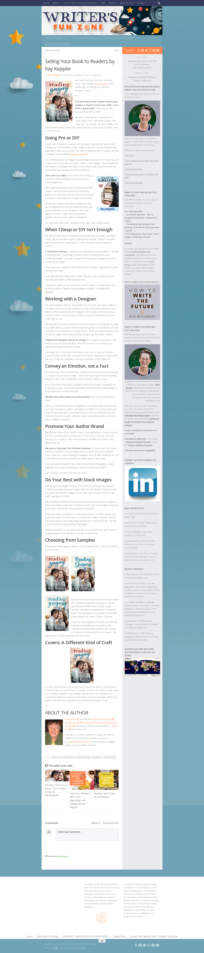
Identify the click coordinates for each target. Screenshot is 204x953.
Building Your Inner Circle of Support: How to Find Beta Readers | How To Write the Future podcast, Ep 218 (141, 556)
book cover (56, 757)
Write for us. (130, 155)
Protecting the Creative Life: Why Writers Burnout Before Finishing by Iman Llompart (140, 544)
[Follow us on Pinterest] (153, 50)
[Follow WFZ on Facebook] (142, 50)
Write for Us (126, 3)
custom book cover (83, 757)
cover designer (67, 757)
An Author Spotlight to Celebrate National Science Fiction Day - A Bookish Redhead (142, 605)
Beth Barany (54, 75)
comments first (111, 823)
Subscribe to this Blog (47, 936)
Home (46, 3)
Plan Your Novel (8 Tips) (56, 38)
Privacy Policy (119, 936)
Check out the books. (134, 169)
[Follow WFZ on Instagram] (150, 50)
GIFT (103, 3)
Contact (141, 3)
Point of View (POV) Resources (85, 38)
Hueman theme (80, 948)
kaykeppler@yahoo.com (79, 741)
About (55, 3)
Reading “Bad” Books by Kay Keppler (104, 795)
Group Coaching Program (140, 445)
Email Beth (150, 450)
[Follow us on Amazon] (138, 50)
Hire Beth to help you (135, 438)
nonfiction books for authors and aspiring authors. (142, 421)
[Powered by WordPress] (56, 948)
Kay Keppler (100, 83)
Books (112, 3)
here (136, 93)
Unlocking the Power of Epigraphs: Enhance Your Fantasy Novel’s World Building (142, 593)
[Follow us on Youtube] (157, 50)
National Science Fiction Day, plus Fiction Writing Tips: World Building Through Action (140, 611)
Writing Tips (52, 50)
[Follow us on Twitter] (146, 50)
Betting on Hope (72, 722)
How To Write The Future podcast (80, 3)
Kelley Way (131, 621)
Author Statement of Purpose (118, 38)
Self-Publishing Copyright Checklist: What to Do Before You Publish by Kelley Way (141, 624)
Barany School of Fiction (138, 442)
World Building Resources (57, 44)
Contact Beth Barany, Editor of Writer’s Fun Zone (154, 936)
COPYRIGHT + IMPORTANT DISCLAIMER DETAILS (85, 936)
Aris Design (92, 944)
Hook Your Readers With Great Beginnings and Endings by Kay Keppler (80, 800)
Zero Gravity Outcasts (101, 719)
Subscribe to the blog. (134, 182)
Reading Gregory (109, 757)
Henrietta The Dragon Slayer (137, 415)
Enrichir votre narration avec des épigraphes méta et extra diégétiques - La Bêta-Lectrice (141, 586)
